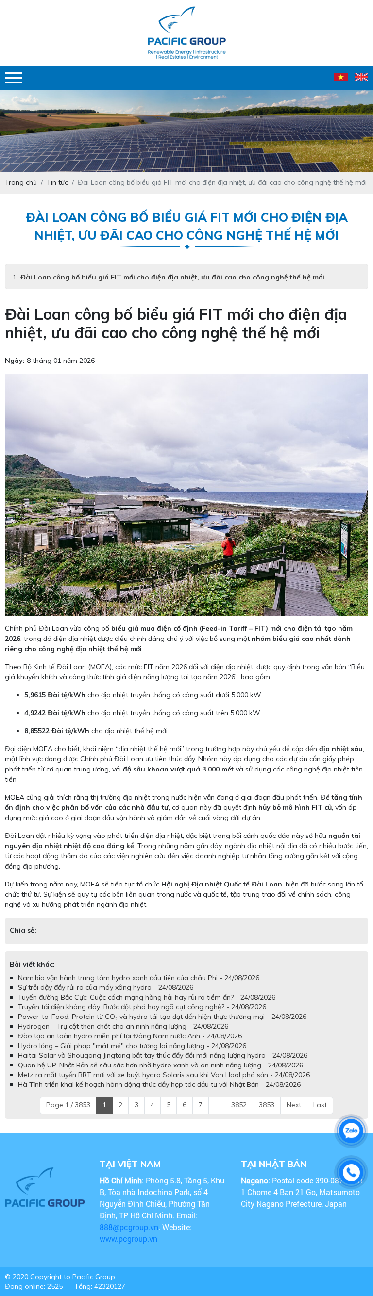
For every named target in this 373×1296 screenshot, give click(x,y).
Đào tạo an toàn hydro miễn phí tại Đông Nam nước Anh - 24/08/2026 (130, 1036)
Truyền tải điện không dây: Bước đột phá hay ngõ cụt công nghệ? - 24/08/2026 (142, 1006)
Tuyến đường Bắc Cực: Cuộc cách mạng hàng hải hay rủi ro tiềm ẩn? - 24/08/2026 (146, 997)
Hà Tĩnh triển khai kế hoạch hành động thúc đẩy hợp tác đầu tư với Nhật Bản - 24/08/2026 (159, 1084)
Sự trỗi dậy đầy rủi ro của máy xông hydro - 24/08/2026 (105, 987)
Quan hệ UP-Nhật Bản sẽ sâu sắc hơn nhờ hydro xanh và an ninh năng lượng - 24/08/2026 (160, 1065)
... (217, 1104)
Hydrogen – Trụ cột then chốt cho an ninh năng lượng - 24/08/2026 (123, 1026)
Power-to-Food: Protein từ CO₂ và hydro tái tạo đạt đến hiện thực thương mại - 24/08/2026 (162, 1016)
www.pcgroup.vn (129, 1238)
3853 (266, 1104)
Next (294, 1104)
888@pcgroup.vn (129, 1227)
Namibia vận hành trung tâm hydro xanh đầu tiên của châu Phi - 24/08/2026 (138, 977)
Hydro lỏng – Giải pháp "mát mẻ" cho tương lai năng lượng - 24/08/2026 (132, 1045)
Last (320, 1104)
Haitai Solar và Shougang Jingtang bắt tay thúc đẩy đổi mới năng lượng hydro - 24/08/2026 (162, 1055)
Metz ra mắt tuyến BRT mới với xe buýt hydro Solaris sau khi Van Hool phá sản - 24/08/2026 (164, 1074)
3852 (239, 1104)
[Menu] (13, 77)
